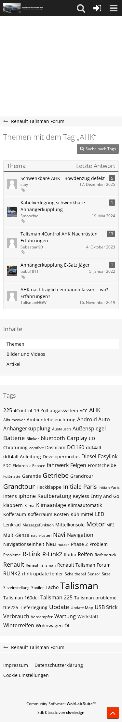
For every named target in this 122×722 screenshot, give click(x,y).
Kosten (61, 514)
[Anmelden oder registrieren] (97, 8)
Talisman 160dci (21, 598)
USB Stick (106, 607)
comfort (36, 448)
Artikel (13, 364)
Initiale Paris (80, 486)
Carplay (77, 438)
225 (7, 410)
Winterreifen (18, 625)
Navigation (80, 534)
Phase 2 (79, 544)
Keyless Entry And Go (96, 496)
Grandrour (81, 476)
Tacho (52, 587)
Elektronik (22, 465)
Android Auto (93, 419)
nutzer (63, 544)
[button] (81, 8)
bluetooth (53, 438)
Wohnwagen (49, 625)
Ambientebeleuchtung (51, 419)
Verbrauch (16, 616)
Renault (13, 564)
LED (99, 514)
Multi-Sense (16, 535)
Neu (51, 544)
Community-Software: (61, 703)
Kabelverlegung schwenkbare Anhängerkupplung (52, 205)
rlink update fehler (42, 574)
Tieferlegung (33, 607)
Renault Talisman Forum (84, 565)
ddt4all (93, 447)
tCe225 (10, 607)
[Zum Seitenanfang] (113, 713)
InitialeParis (109, 487)
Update (59, 607)
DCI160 (75, 447)
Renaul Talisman (41, 565)
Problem (98, 544)
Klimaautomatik (85, 505)
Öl (66, 625)
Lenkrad (12, 525)
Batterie (14, 438)
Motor (95, 524)
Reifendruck (105, 555)
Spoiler (37, 587)
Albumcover (14, 420)
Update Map (82, 607)
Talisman (79, 585)
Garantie (31, 476)
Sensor (94, 574)
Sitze (106, 574)
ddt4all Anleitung (22, 456)
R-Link (31, 553)
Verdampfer (42, 617)
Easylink (107, 456)
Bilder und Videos (26, 354)
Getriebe (56, 475)
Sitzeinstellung (16, 587)
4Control (23, 410)
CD (92, 438)
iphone (27, 495)
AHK (95, 410)
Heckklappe (48, 487)
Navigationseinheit (23, 544)
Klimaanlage (51, 505)
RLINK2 (11, 573)
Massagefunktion (38, 525)
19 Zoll (41, 410)
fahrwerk (58, 465)
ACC (84, 411)
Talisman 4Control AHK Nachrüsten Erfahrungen (59, 237)
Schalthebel (75, 574)
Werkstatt (87, 616)
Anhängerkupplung (26, 428)
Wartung (65, 616)
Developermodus (61, 456)
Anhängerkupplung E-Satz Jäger (55, 265)
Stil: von (61, 712)
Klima (29, 505)
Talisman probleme (95, 598)
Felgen (78, 465)
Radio (70, 554)
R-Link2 (52, 554)
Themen (15, 344)
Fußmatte (11, 476)
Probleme (12, 555)
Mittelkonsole (70, 525)
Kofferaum (14, 514)
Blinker (32, 438)
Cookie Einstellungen (26, 675)
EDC (7, 465)
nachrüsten (41, 535)
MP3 (110, 525)
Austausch (61, 429)
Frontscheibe (102, 465)
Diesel (88, 456)
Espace (38, 465)
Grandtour (19, 486)
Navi (59, 534)
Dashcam (55, 447)
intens (10, 496)
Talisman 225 (56, 597)
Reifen (85, 554)
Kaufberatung (54, 495)
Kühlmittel (82, 514)
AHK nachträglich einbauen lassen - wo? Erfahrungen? (64, 292)
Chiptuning (15, 447)
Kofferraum (40, 514)
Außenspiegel (89, 428)
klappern (13, 505)
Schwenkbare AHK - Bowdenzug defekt (62, 178)
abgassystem (64, 410)
